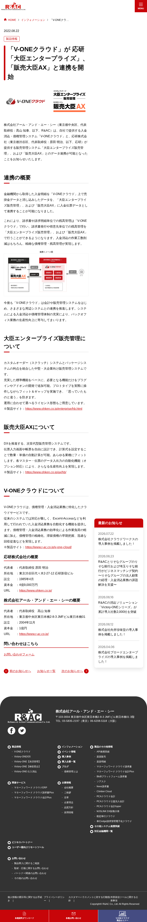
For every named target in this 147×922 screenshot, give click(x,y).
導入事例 (66, 756)
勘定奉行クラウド (106, 816)
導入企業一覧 (69, 761)
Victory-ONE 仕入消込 (25, 771)
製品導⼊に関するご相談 (26, 863)
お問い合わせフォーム (19, 654)
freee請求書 (103, 786)
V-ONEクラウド (22, 751)
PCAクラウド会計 (106, 796)
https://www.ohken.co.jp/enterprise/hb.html (53, 408)
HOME (12, 19)
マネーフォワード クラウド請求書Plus (34, 792)
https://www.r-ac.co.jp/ (34, 634)
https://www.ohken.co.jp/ (35, 590)
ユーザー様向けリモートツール (28, 847)
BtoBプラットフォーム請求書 (112, 776)
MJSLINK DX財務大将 (108, 811)
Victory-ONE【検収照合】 (27, 766)
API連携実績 (103, 751)
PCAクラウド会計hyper (109, 806)
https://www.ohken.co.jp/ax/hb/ (45, 472)
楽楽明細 (101, 761)
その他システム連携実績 (107, 826)
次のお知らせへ (72, 671)
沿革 (66, 797)
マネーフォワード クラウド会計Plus (32, 797)
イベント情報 (69, 751)
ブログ (65, 766)
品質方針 (68, 807)
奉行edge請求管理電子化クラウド (114, 821)
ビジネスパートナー (22, 842)
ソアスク (101, 781)
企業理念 (68, 802)
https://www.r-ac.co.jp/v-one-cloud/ (48, 547)
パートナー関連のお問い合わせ (30, 873)
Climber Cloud (104, 791)
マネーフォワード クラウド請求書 (114, 766)
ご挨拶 (67, 792)
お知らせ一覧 (46, 671)
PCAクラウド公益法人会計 (110, 801)
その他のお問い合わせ (25, 878)
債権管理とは (71, 771)
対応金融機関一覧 (103, 831)
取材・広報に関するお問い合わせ (31, 868)
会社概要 (68, 787)
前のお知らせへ (20, 671)
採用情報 (68, 812)
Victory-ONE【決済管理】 (27, 761)
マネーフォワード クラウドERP (30, 787)
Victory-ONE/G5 (22, 756)
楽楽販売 (101, 756)
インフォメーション (33, 19)
